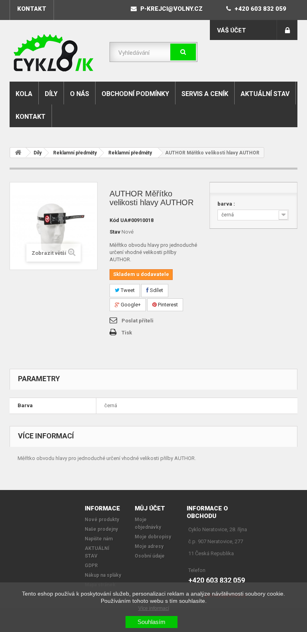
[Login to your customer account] (287, 30)
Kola (24, 94)
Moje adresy (149, 546)
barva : (226, 204)
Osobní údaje (150, 556)
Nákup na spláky (103, 575)
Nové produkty (102, 519)
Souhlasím (151, 621)
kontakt (31, 8)
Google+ (130, 305)
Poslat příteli (138, 321)
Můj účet (150, 508)
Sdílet (156, 290)
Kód (114, 220)
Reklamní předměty (75, 153)
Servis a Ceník (204, 94)
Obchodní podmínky (135, 94)
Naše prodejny (101, 529)
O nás (79, 94)
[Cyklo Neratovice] (54, 53)
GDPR (91, 565)
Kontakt (31, 116)
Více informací (153, 608)
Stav (115, 232)
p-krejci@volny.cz (171, 8)
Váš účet (231, 30)
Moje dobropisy (153, 537)
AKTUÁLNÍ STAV (265, 94)
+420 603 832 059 (259, 8)
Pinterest (167, 305)
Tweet (127, 290)
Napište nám (99, 539)
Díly (51, 94)
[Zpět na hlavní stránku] (18, 153)
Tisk (127, 333)
